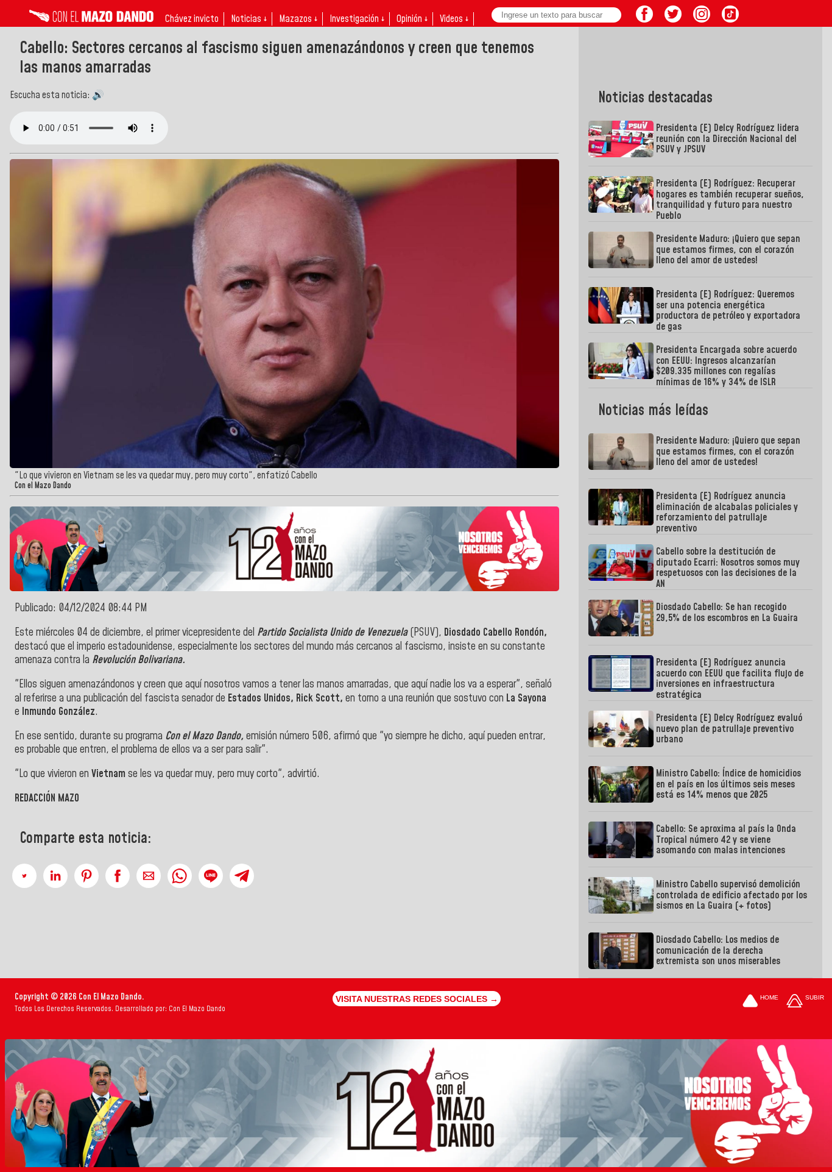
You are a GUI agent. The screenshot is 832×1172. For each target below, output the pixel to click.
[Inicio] (91, 19)
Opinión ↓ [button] (412, 19)
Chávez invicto (192, 19)
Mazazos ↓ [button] (298, 19)
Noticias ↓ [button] (249, 19)
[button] (24, 876)
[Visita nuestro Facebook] (644, 19)
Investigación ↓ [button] (357, 19)
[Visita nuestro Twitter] (673, 19)
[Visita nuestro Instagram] (701, 19)
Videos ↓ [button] (454, 19)
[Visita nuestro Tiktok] (730, 19)
